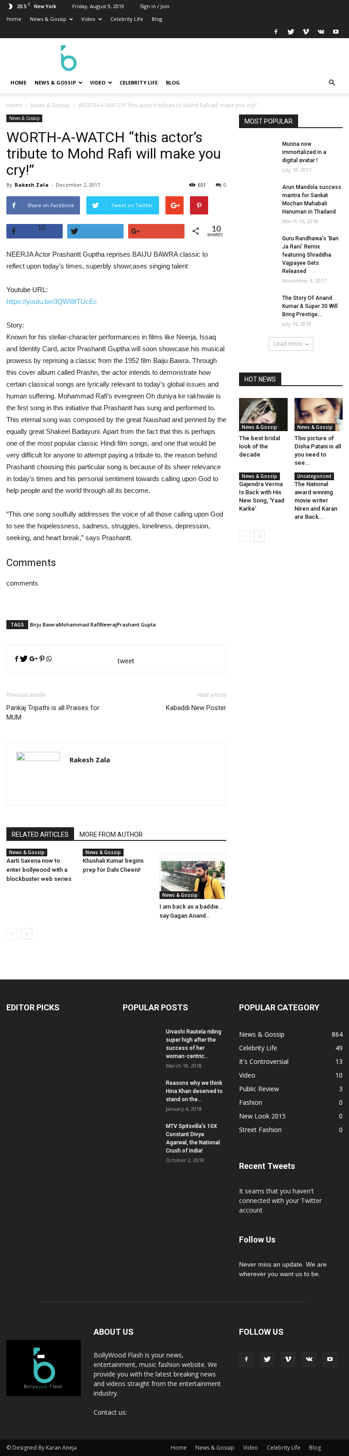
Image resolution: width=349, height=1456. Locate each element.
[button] (332, 83)
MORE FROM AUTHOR (111, 834)
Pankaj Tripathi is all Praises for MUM (53, 712)
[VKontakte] (321, 31)
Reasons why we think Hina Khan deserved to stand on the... (194, 1091)
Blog (157, 18)
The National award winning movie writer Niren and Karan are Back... (315, 500)
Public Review (259, 1088)
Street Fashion (260, 1129)
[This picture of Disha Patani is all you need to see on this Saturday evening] (318, 414)
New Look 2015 (262, 1116)
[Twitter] (291, 31)
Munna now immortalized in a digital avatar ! (304, 152)
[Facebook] (276, 31)
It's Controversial (264, 1061)
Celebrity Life (126, 18)
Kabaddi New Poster (196, 708)
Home (13, 18)
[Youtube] (336, 31)
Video (88, 18)
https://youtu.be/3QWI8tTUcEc (51, 301)
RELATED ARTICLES (40, 834)
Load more (288, 344)
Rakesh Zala (32, 184)
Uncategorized (314, 476)
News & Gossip (48, 18)
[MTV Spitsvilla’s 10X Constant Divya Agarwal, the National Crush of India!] (141, 1140)
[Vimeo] (306, 31)
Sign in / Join (155, 6)
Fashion (250, 1102)
